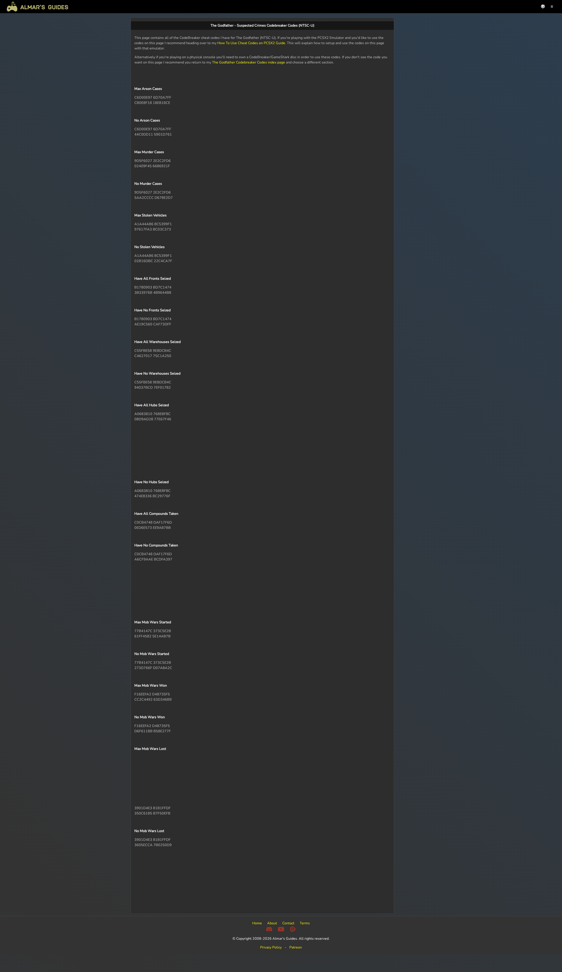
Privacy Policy (271, 947)
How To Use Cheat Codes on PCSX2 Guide (251, 43)
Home (257, 923)
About (272, 923)
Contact (288, 923)
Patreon (295, 947)
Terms (305, 923)
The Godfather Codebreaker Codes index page (248, 62)
